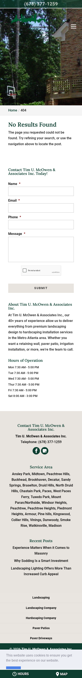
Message (16, 234)
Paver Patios (41, 628)
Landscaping (41, 597)
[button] (60, 660)
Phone (14, 217)
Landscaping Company (41, 608)
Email (14, 200)
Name (14, 184)
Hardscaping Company (41, 618)
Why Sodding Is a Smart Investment (41, 561)
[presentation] (41, 270)
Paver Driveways (41, 638)
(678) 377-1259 (41, 4)
